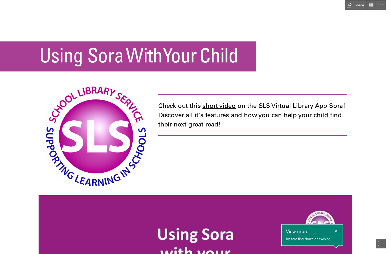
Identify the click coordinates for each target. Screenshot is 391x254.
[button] (355, 5)
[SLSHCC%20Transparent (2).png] (97, 137)
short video (219, 105)
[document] (195, 127)
